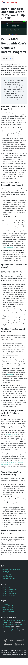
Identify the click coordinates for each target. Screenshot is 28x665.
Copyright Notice (7, 575)
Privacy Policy (6, 573)
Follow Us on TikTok (8, 591)
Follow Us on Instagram (9, 593)
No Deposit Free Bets (8, 606)
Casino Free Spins (7, 609)
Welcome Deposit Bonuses (10, 608)
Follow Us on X (6, 587)
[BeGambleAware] (16, 641)
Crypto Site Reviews (8, 611)
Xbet (8, 80)
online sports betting (11, 434)
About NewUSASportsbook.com (11, 569)
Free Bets (5, 604)
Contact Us (5, 571)
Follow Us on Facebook (9, 589)
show (11, 58)
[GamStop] (19, 645)
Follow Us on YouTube (8, 595)
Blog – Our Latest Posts (9, 578)
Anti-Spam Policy (7, 577)
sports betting (9, 247)
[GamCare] (7, 645)
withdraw (10, 374)
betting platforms (15, 189)
